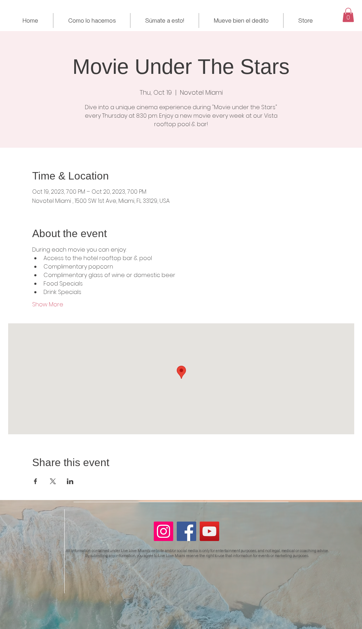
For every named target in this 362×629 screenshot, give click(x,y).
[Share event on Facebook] (35, 481)
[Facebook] (186, 531)
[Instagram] (163, 531)
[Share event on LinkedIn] (70, 481)
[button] (348, 15)
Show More (47, 304)
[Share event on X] (52, 481)
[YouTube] (209, 531)
